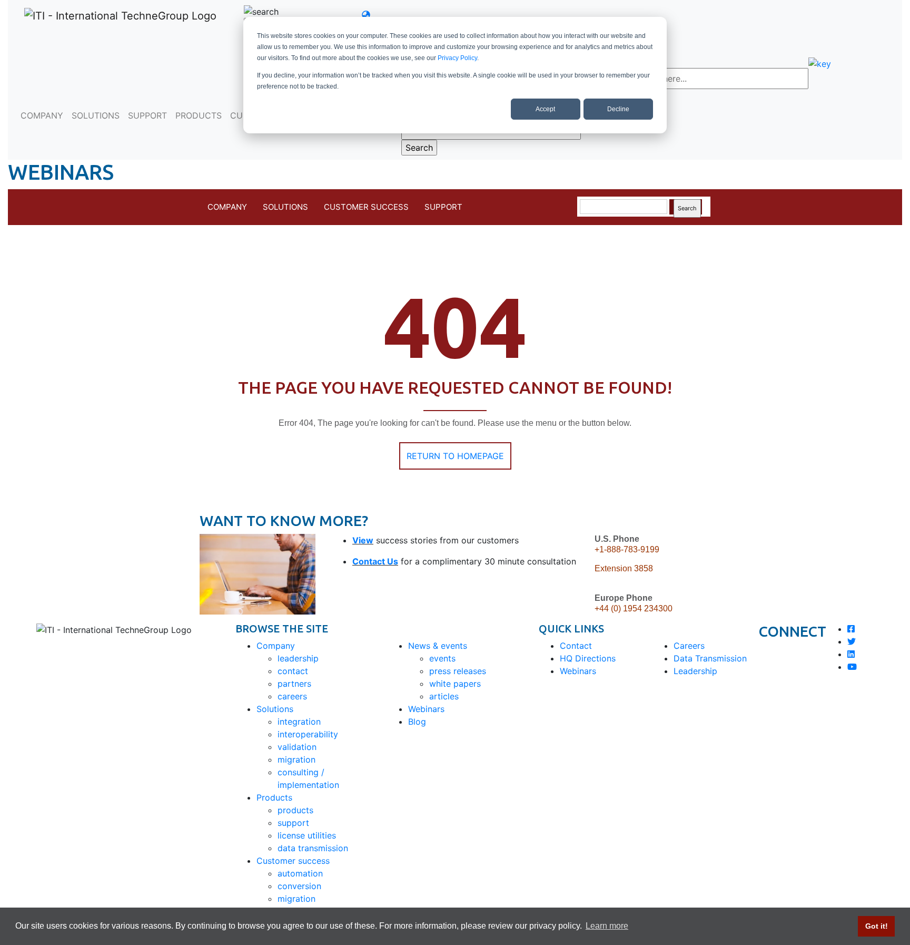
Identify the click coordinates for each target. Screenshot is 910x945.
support (293, 822)
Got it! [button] (876, 926)
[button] (372, 14)
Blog (417, 721)
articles (444, 696)
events (442, 658)
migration (296, 759)
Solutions (274, 709)
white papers (455, 683)
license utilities (307, 835)
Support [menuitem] (443, 207)
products (295, 810)
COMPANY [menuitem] (227, 207)
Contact (576, 645)
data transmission (313, 848)
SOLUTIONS (96, 115)
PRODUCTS (198, 115)
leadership (298, 658)
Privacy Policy (457, 58)
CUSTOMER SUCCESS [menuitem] (366, 207)
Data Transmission (710, 658)
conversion (299, 886)
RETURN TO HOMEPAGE (455, 456)
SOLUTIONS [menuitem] (285, 207)
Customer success (293, 860)
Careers (689, 645)
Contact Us (375, 561)
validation (297, 747)
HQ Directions (588, 658)
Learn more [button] (607, 925)
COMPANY (42, 115)
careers (292, 696)
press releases (457, 671)
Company (275, 645)
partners (294, 683)
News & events (437, 645)
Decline (618, 109)
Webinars (426, 709)
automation (300, 873)
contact (293, 671)
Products (274, 797)
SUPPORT (147, 115)
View (362, 540)
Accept (545, 109)
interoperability (308, 734)
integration (299, 721)
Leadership (695, 671)
